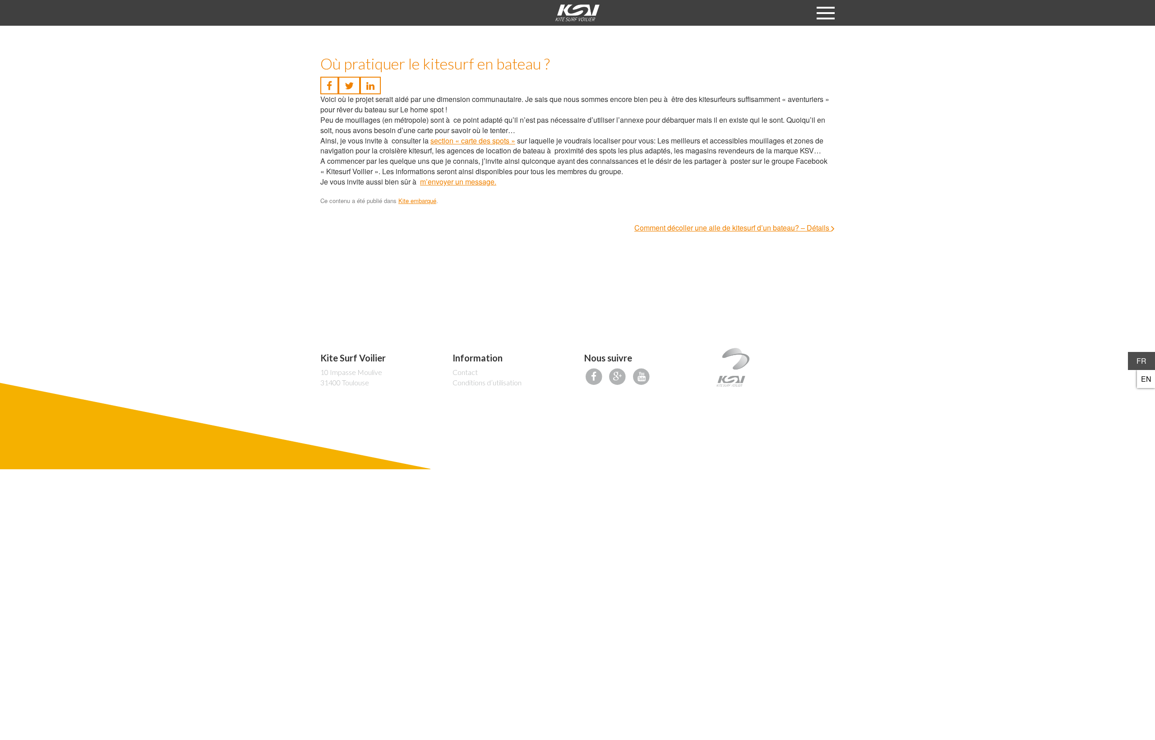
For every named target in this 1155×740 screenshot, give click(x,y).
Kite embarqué (417, 200)
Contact (465, 372)
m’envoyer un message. (458, 181)
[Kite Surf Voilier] (577, 13)
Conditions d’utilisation (487, 382)
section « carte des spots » (472, 140)
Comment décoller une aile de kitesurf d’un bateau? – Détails (732, 227)
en (1146, 379)
